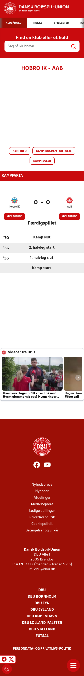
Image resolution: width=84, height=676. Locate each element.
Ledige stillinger (42, 511)
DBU (42, 590)
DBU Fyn (42, 603)
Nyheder (42, 491)
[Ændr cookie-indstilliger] (7, 669)
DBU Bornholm (42, 597)
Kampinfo (20, 151)
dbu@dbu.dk (44, 569)
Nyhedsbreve (42, 484)
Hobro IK (14, 206)
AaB (69, 206)
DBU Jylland (42, 610)
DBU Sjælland (42, 629)
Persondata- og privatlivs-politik (42, 648)
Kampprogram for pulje (54, 151)
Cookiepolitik (42, 524)
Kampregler (42, 161)
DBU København (42, 616)
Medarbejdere (42, 504)
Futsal (42, 636)
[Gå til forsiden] (34, 8)
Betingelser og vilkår (42, 530)
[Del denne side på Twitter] (11, 660)
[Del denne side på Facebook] (4, 660)
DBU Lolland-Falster (42, 623)
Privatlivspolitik (42, 517)
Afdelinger (42, 498)
